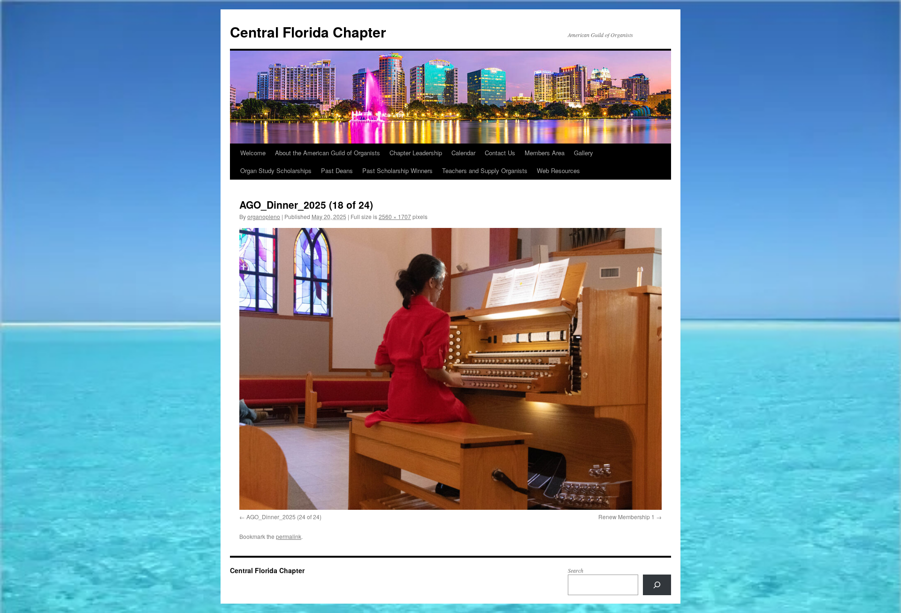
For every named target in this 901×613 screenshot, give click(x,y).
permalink (288, 536)
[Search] (657, 585)
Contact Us (500, 152)
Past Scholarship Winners (397, 170)
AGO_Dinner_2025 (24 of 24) (283, 517)
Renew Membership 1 (626, 517)
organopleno (263, 216)
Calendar (463, 152)
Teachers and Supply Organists (484, 170)
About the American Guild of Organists (327, 152)
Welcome (253, 152)
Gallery (583, 152)
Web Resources (558, 170)
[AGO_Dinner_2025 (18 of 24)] (450, 368)
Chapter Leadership (415, 152)
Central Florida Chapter (308, 32)
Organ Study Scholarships (276, 170)
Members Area (545, 152)
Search (575, 570)
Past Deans (337, 170)
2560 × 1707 (395, 216)
